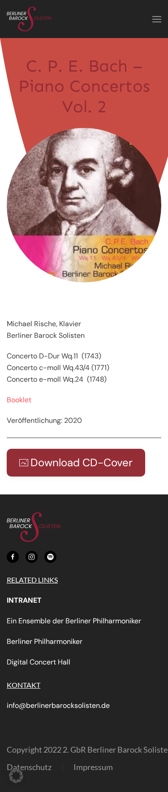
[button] (156, 19)
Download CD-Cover (81, 462)
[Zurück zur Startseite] (29, 19)
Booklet (19, 400)
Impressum (93, 767)
